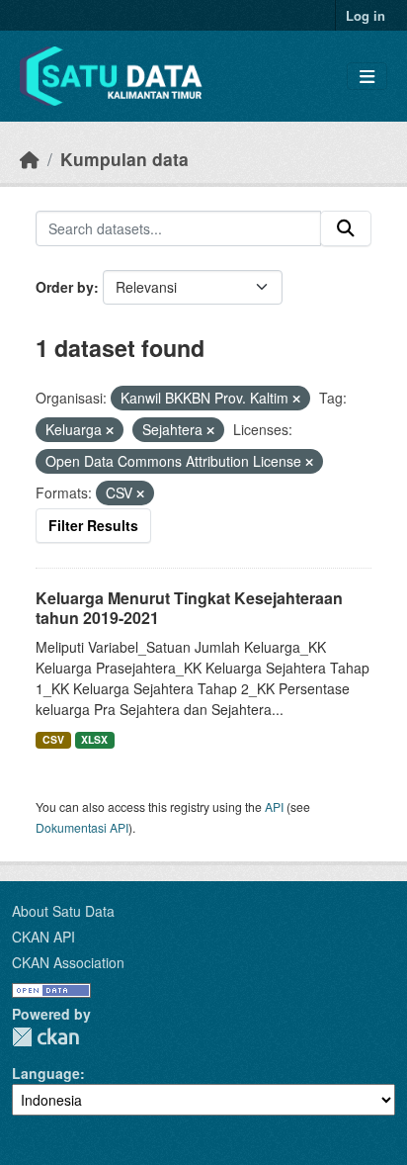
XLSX (94, 739)
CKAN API (43, 936)
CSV (53, 739)
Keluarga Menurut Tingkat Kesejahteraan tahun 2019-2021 (189, 608)
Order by (65, 287)
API (274, 806)
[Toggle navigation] (367, 76)
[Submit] (345, 228)
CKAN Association (68, 962)
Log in (365, 15)
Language (46, 1073)
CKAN (45, 1037)
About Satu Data (63, 911)
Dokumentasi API (82, 827)
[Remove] (296, 398)
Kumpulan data (124, 158)
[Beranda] (30, 158)
